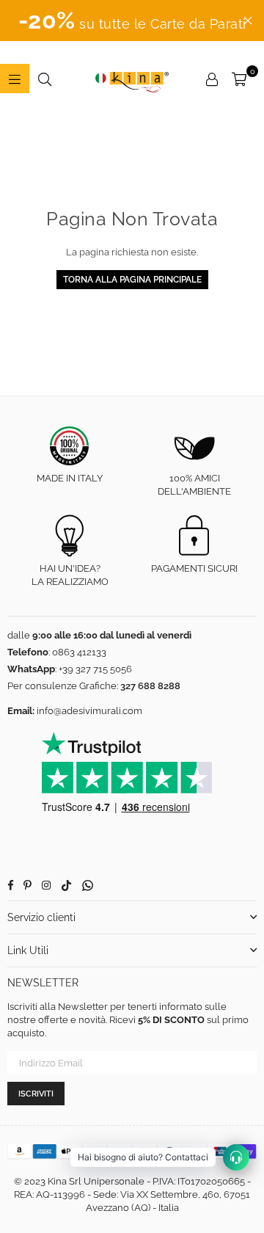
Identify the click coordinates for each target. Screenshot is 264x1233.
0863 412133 (79, 652)
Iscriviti (36, 1094)
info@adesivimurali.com (89, 710)
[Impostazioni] (212, 79)
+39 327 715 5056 (95, 668)
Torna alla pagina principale (132, 279)
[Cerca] (45, 79)
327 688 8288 (150, 685)
